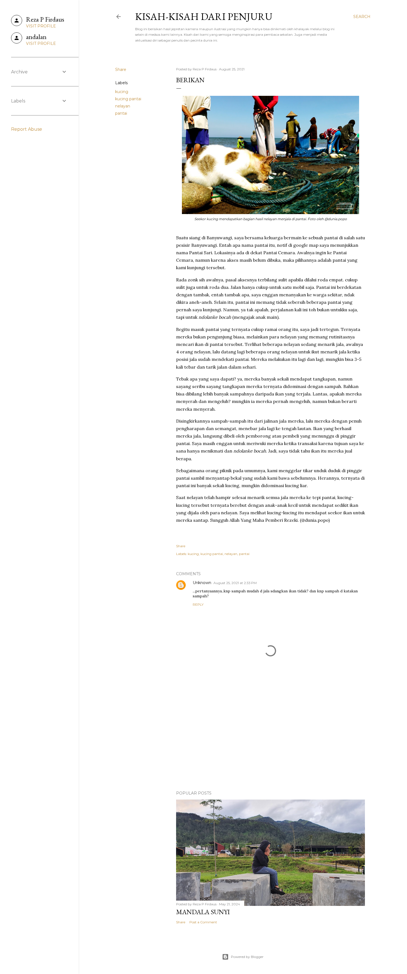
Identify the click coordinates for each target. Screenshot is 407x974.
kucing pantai (128, 98)
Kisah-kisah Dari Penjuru (203, 16)
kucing (121, 91)
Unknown (202, 582)
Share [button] (120, 69)
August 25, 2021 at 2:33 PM (235, 583)
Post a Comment (203, 922)
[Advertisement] (270, 738)
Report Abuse (26, 129)
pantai (121, 113)
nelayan (122, 106)
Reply (198, 604)
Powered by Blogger (247, 957)
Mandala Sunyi (203, 912)
